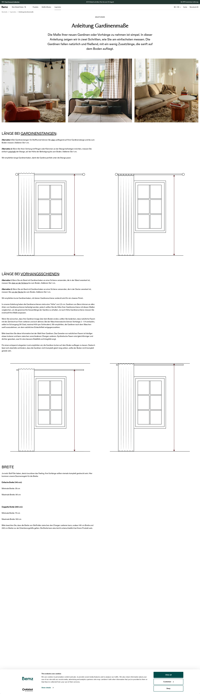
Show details (46, 687)
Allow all (168, 675)
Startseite (4, 12)
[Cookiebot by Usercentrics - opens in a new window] (28, 690)
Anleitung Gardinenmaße (26, 12)
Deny (168, 688)
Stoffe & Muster (46, 7)
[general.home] (5, 7)
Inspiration (57, 7)
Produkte (35, 7)
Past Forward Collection (12, 2)
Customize (167, 682)
